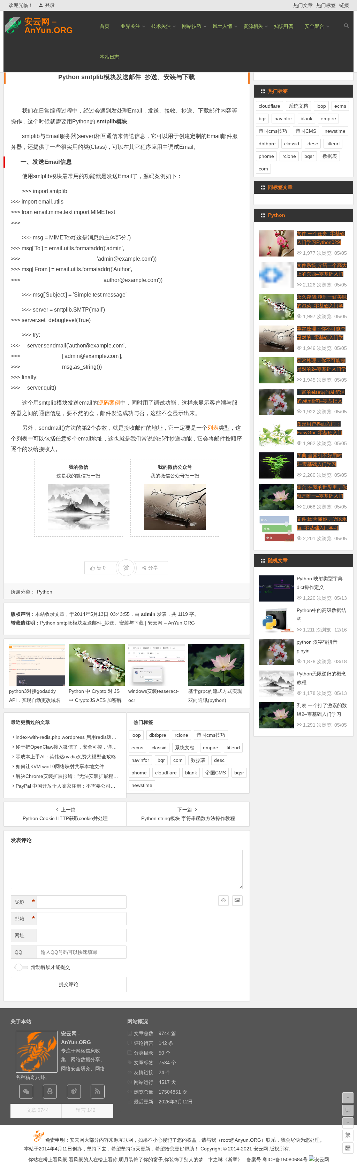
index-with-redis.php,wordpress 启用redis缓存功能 (71, 737)
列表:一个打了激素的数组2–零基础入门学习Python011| (322, 714)
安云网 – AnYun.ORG (48, 26)
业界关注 (130, 26)
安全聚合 (314, 26)
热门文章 (303, 5)
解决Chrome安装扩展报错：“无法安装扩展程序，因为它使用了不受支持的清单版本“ (107, 776)
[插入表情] (223, 900)
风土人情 (222, 26)
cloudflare (166, 772)
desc (219, 760)
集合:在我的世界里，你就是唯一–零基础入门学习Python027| (322, 495)
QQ (18, 952)
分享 (153, 568)
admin (148, 614)
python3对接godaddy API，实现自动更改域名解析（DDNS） (35, 699)
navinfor (140, 760)
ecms (137, 747)
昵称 (25, 902)
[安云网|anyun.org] (319, 1159)
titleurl (233, 747)
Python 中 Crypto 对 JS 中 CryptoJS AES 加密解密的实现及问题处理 (95, 699)
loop (136, 735)
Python (44, 592)
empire (210, 747)
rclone (181, 735)
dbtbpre (157, 735)
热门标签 (326, 5)
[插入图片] (237, 900)
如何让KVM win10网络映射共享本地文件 (60, 766)
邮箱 (25, 919)
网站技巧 (192, 26)
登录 (50, 5)
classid (159, 747)
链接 (344, 5)
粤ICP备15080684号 (285, 1159)
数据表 (198, 760)
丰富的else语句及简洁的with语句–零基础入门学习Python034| (321, 400)
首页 (104, 26)
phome (139, 772)
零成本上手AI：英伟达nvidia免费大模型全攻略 (66, 756)
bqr (161, 760)
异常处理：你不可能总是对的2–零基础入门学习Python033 (321, 369)
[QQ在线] (50, 1092)
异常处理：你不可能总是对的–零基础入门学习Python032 (321, 337)
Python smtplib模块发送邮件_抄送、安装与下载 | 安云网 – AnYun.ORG (117, 623)
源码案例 (109, 403)
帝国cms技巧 (211, 735)
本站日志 (109, 57)
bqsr (239, 772)
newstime (141, 785)
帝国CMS (215, 772)
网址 (19, 935)
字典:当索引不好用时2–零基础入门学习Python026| (319, 464)
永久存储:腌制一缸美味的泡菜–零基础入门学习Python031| (322, 305)
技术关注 (161, 26)
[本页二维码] (348, 1148)
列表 (213, 428)
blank (191, 772)
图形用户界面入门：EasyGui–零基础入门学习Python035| (319, 432)
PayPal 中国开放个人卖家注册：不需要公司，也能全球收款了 (83, 786)
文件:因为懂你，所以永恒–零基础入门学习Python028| (322, 527)
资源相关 (253, 26)
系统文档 (185, 747)
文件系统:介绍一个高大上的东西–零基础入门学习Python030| (322, 273)
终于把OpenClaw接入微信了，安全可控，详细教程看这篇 (78, 747)
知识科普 (284, 26)
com (178, 760)
